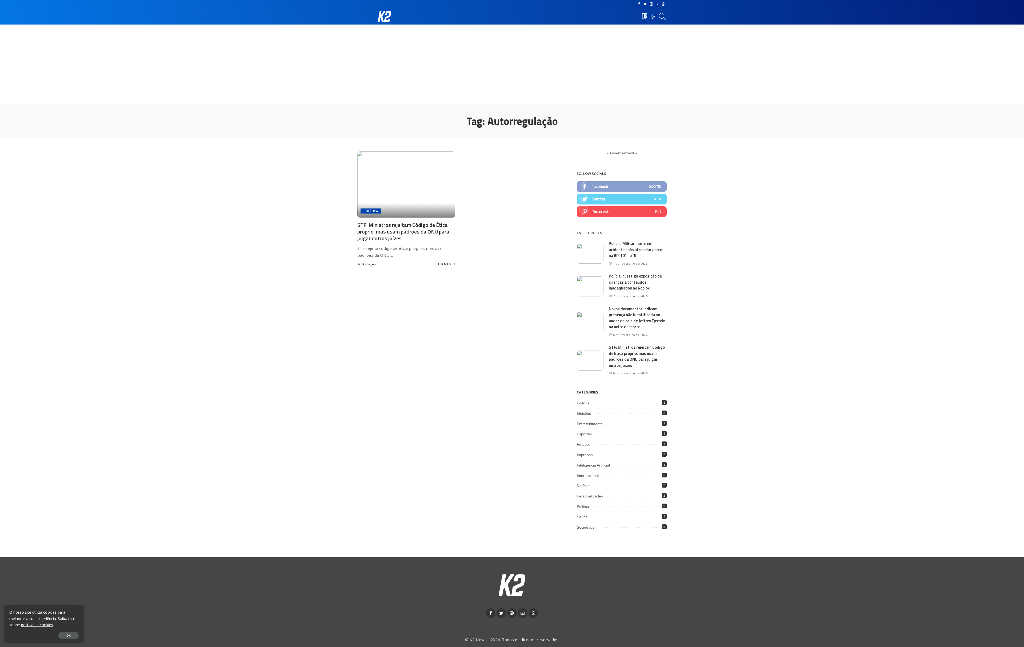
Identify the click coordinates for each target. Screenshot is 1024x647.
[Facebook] (639, 4)
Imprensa (585, 455)
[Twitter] (645, 4)
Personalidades (590, 496)
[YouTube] (657, 4)
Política (371, 211)
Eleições (584, 413)
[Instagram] (651, 4)
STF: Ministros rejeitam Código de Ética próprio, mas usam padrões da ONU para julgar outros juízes (403, 231)
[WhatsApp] (664, 4)
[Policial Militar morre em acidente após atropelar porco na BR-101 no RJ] (590, 254)
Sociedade (586, 527)
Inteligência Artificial (593, 465)
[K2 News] (384, 17)
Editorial (583, 403)
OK (68, 635)
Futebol (583, 444)
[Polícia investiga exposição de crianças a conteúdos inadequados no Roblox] (590, 286)
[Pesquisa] (662, 17)
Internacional (588, 475)
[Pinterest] (622, 211)
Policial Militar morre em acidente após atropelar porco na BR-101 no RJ (635, 249)
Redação (369, 264)
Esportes (584, 434)
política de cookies (37, 624)
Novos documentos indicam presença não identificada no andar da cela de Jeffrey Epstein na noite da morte (637, 318)
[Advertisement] (512, 64)
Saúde (582, 517)
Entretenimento (590, 424)
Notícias (583, 486)
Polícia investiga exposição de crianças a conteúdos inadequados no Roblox (635, 282)
